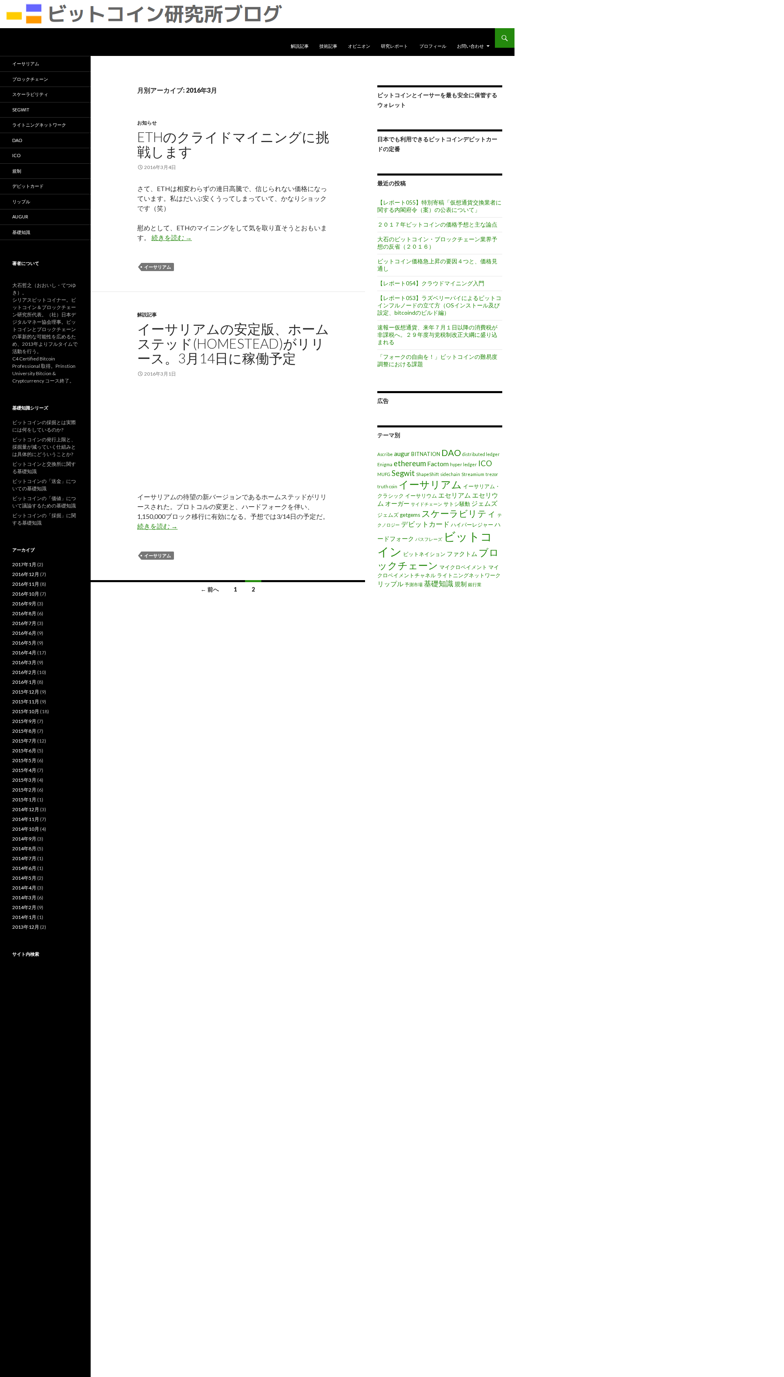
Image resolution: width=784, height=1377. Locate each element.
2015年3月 (24, 780)
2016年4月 (24, 653)
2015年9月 (24, 721)
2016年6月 (24, 633)
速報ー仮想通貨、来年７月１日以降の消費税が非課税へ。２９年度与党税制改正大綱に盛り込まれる (437, 334)
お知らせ (147, 123)
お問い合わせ (470, 46)
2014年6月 (24, 868)
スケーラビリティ (458, 513)
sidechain (450, 474)
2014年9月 (24, 839)
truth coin (387, 486)
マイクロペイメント (463, 567)
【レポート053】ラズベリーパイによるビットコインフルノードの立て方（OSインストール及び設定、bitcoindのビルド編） (439, 305)
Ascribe (385, 454)
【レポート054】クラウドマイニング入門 (430, 283)
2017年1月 (24, 564)
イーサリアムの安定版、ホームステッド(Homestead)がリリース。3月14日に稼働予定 (233, 343)
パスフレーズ (428, 539)
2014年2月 (24, 907)
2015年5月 (24, 760)
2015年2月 (24, 790)
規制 (460, 584)
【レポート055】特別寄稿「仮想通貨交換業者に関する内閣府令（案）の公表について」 (439, 206)
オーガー (397, 503)
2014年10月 (25, 829)
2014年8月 (24, 848)
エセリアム (454, 495)
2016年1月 (24, 682)
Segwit (403, 473)
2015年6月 (24, 750)
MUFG (383, 474)
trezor (492, 474)
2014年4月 (24, 888)
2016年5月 (24, 643)
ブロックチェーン (30, 79)
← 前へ (209, 589)
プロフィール (432, 46)
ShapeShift (427, 474)
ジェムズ (484, 503)
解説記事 (300, 46)
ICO (485, 463)
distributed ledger (481, 454)
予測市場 (414, 584)
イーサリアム (157, 266)
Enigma (384, 464)
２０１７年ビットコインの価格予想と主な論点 (437, 224)
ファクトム (462, 553)
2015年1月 (24, 799)
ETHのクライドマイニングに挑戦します (233, 144)
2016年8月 (24, 613)
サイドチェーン (426, 504)
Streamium (472, 474)
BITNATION (425, 454)
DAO (451, 452)
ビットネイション (424, 554)
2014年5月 (24, 878)
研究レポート (394, 46)
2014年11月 (25, 819)
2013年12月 (25, 927)
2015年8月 (24, 731)
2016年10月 (25, 594)
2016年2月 (24, 672)
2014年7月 (24, 858)
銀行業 (474, 584)
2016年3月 (24, 662)
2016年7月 (24, 623)
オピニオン (359, 46)
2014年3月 (24, 897)
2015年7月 (24, 741)
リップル (390, 583)
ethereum (410, 463)
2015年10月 (25, 711)
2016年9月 (24, 604)
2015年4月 (24, 770)
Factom (438, 463)
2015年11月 (25, 702)
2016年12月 (25, 574)
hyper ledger (463, 464)
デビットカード (425, 524)
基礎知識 (438, 583)
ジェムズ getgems (398, 515)
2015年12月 (25, 692)
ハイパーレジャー (472, 524)
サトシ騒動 (456, 504)
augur (402, 453)
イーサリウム (421, 495)
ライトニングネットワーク (469, 575)
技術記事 (328, 46)
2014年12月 (25, 809)
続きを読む (171, 237)
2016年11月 (25, 584)
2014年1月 (24, 917)
